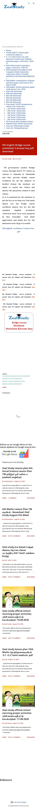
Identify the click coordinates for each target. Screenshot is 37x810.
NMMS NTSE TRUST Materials (19, 124)
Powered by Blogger (19, 802)
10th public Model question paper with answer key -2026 (20, 88)
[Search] (29, 3)
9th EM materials (13, 98)
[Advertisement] (18, 27)
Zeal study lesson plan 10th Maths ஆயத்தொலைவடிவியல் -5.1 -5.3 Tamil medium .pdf (17, 652)
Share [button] (4, 387)
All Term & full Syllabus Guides (19, 121)
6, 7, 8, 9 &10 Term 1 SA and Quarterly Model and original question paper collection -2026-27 (20, 60)
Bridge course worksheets (12, 384)
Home (8, 50)
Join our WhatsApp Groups (17, 126)
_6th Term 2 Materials (16, 113)
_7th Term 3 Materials (16, 117)
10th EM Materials (14, 93)
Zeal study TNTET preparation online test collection (19, 105)
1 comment (12, 498)
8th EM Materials (13, 102)
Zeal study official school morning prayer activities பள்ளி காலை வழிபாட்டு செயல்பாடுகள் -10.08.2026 (16, 615)
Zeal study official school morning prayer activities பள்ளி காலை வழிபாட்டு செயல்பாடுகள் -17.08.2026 (16, 714)
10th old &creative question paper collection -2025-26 (18, 66)
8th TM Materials (13, 100)
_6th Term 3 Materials (16, 119)
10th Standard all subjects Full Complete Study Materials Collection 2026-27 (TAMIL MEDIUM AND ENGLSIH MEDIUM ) (20, 74)
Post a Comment (14, 536)
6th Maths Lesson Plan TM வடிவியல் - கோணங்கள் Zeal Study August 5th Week (17, 512)
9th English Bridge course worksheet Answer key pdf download (16, 377)
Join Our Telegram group (17, 128)
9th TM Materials (13, 96)
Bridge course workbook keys (13, 381)
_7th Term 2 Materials (15, 115)
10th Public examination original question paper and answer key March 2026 (20, 82)
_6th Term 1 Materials (15, 111)
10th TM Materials (14, 91)
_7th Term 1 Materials (15, 108)
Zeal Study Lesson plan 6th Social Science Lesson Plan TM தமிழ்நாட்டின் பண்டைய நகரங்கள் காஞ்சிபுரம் (17, 473)
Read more (31, 498)
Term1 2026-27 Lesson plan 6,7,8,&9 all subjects (17, 53)
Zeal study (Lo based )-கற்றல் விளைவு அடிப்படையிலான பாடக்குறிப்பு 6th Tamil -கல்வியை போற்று (18, 551)
